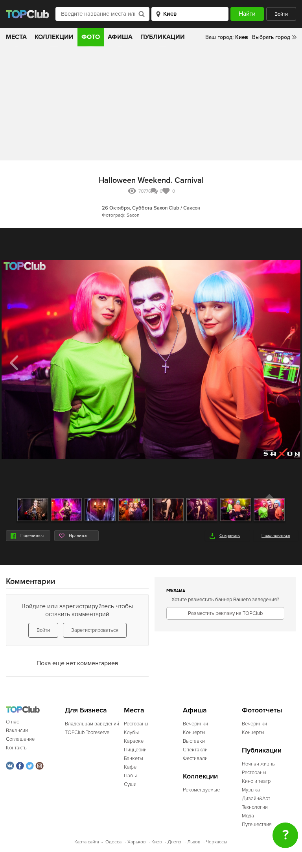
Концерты (194, 732)
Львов (193, 842)
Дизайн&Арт (256, 798)
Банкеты (133, 758)
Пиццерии (135, 750)
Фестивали (195, 758)
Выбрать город (271, 37)
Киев (156, 842)
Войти (281, 14)
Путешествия (257, 824)
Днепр (174, 842)
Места (16, 37)
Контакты (17, 748)
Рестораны (136, 724)
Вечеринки (195, 724)
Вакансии (17, 730)
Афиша (120, 37)
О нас (12, 722)
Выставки (194, 741)
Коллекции (54, 37)
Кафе (130, 767)
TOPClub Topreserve (87, 732)
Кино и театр (256, 781)
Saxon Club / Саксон (177, 208)
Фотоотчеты (262, 710)
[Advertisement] (151, 105)
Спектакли (195, 750)
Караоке (134, 741)
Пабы (130, 776)
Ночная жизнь (258, 764)
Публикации (162, 37)
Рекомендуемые (201, 790)
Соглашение (20, 739)
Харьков (136, 842)
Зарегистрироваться (94, 630)
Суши (130, 784)
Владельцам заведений (92, 724)
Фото (90, 37)
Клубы (131, 732)
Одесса (113, 842)
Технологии (255, 807)
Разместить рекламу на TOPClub (225, 613)
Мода (248, 816)
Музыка (251, 790)
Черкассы (216, 842)
